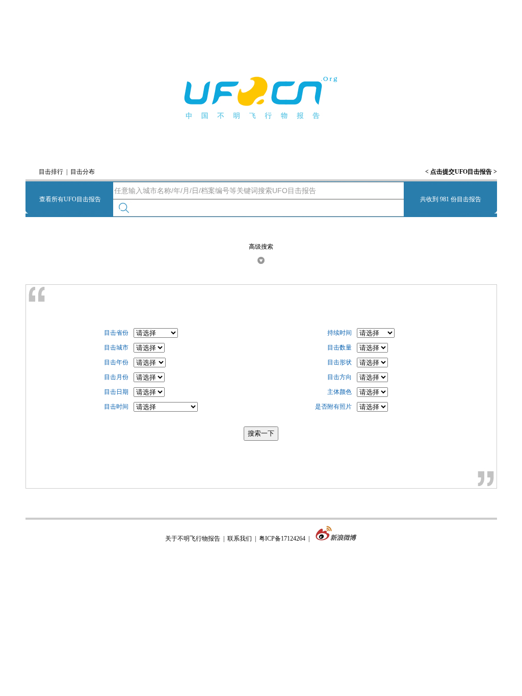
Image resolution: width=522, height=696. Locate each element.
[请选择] (149, 348)
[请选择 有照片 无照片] (372, 407)
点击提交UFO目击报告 (461, 171)
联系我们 (239, 538)
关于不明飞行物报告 (192, 538)
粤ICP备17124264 (282, 538)
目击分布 (82, 171)
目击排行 (51, 171)
